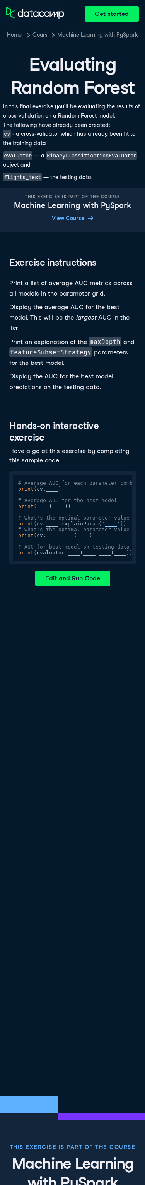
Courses (39, 35)
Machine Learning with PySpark (97, 35)
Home (14, 35)
